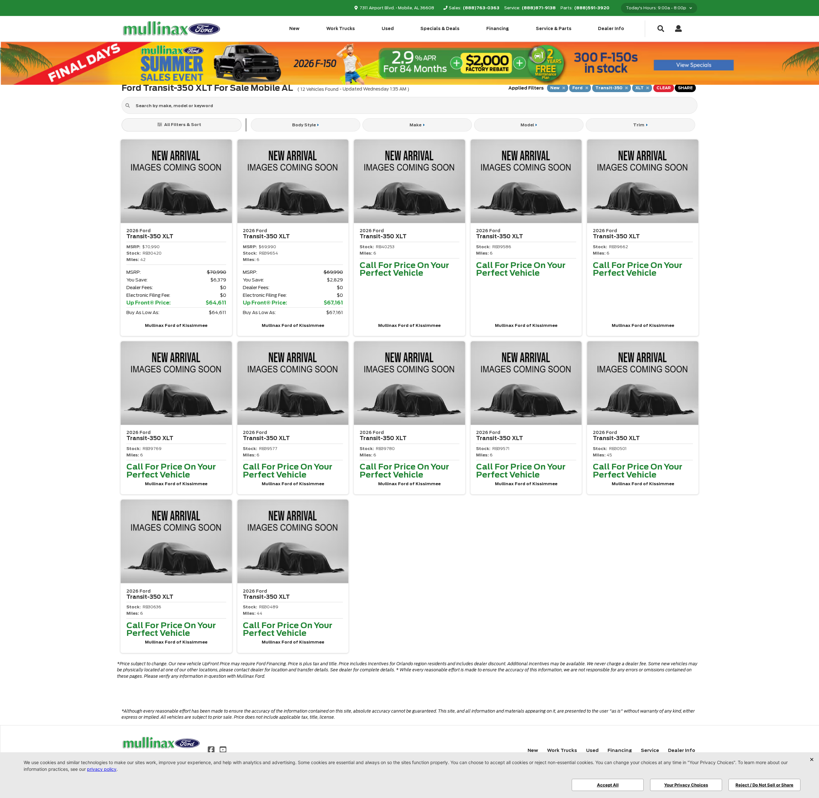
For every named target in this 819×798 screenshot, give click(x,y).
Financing (497, 28)
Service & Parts (553, 28)
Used (388, 28)
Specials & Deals (439, 28)
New (294, 28)
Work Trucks (340, 28)
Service (650, 750)
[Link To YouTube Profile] (223, 749)
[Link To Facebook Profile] (212, 749)
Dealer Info (611, 28)
